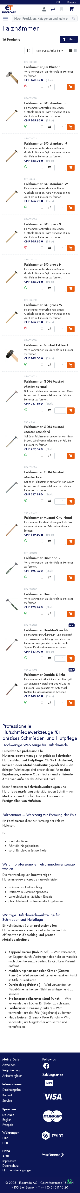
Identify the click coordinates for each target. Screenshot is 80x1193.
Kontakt (7, 1095)
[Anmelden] (44, 9)
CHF (58, 2)
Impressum (9, 1161)
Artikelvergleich (12, 1076)
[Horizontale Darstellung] (75, 50)
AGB (5, 1156)
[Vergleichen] (50, 87)
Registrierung (11, 1070)
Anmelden (9, 1065)
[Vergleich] (53, 9)
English (6, 1120)
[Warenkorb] (72, 9)
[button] (25, 86)
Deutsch (71, 2)
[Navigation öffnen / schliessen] (7, 19)
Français (7, 1125)
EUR (5, 1138)
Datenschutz (10, 1165)
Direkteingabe (11, 1090)
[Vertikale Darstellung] (70, 50)
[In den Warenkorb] (71, 87)
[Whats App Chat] (69, 1181)
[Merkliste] (62, 9)
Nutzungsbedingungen (17, 1170)
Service (7, 1100)
